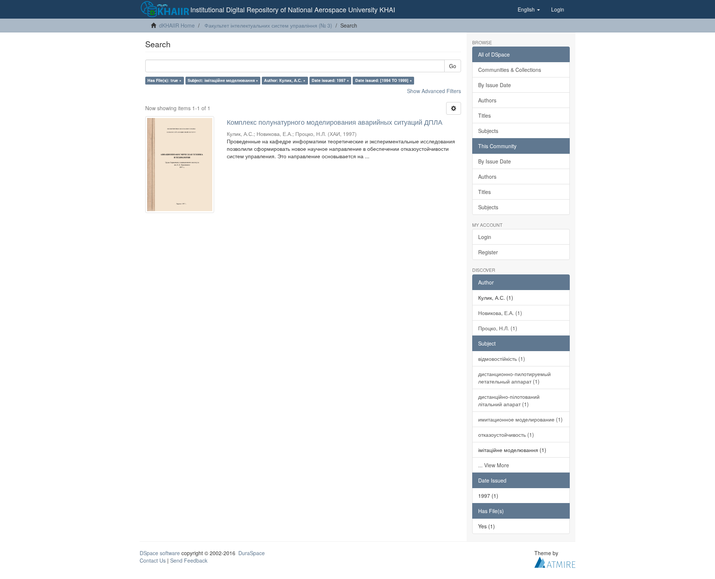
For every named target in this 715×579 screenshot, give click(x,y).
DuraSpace (251, 553)
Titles (484, 115)
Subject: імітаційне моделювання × (223, 80)
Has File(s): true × (164, 80)
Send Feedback (188, 560)
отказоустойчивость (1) (506, 434)
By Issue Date (494, 85)
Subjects (488, 130)
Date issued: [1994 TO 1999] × (383, 80)
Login (484, 237)
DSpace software (160, 553)
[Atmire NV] (554, 561)
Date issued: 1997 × (330, 80)
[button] (529, 9)
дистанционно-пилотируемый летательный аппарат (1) (514, 377)
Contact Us (153, 560)
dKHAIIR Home (177, 25)
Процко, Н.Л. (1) (497, 328)
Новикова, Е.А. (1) (500, 312)
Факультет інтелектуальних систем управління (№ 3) (268, 25)
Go (452, 66)
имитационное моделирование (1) (520, 419)
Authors (487, 100)
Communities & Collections (509, 69)
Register (488, 252)
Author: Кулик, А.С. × (284, 80)
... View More (493, 465)
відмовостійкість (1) (501, 358)
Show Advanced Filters (434, 91)
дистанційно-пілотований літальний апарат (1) (509, 400)
